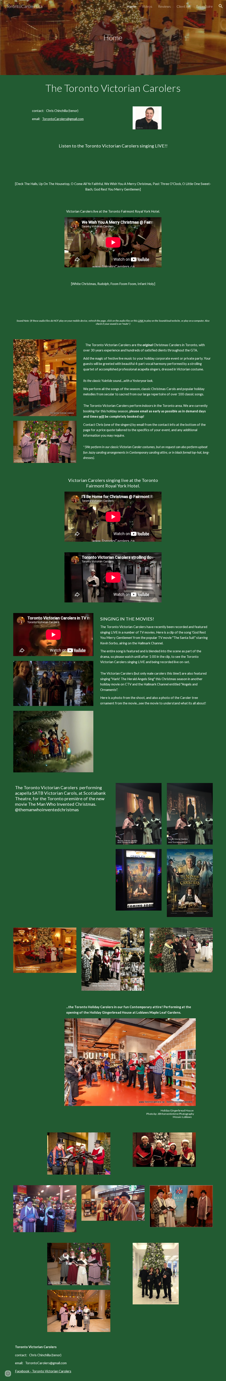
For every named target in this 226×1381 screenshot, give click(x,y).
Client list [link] (183, 6)
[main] (113, 37)
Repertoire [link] (204, 6)
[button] (220, 6)
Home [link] (131, 6)
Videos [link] (147, 6)
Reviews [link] (164, 6)
